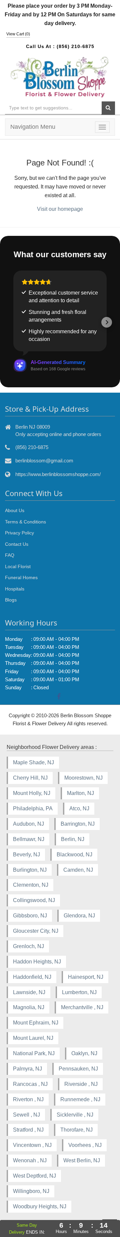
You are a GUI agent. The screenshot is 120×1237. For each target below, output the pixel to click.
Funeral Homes (21, 577)
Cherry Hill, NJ (30, 778)
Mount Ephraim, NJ (35, 1022)
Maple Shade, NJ (33, 762)
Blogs (11, 599)
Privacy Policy (19, 532)
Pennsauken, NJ (78, 1069)
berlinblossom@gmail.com (44, 460)
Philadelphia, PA (33, 808)
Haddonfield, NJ (32, 977)
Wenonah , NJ (30, 1160)
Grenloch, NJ (28, 946)
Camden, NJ (78, 870)
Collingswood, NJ (34, 900)
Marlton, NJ (80, 793)
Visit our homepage (60, 209)
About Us (14, 510)
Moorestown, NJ (83, 778)
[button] (13, 322)
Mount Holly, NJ (31, 793)
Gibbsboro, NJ (30, 915)
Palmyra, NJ (27, 1069)
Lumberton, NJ (79, 992)
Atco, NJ (79, 808)
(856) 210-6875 (75, 46)
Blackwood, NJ (74, 854)
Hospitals (14, 588)
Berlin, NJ (72, 839)
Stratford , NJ (28, 1130)
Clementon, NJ (30, 885)
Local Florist (18, 566)
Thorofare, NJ (76, 1130)
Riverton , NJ (28, 1099)
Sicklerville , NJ (75, 1115)
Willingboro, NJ (31, 1191)
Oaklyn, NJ (84, 1053)
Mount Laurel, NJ (33, 1038)
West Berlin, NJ (81, 1160)
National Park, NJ (34, 1053)
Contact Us (16, 544)
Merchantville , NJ (82, 1007)
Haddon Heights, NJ (37, 961)
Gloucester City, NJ (35, 931)
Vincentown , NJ (32, 1145)
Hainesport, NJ (85, 977)
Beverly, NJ (26, 854)
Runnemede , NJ (80, 1099)
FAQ (9, 555)
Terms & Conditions (25, 521)
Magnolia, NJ (28, 1007)
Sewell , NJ (26, 1115)
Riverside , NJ (81, 1084)
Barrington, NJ (78, 824)
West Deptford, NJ (34, 1176)
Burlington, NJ (30, 870)
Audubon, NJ (28, 824)
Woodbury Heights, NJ (39, 1206)
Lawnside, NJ (29, 992)
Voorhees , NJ (85, 1145)
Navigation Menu (32, 126)
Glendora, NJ (79, 915)
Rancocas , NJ (30, 1084)
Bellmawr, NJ (28, 839)
